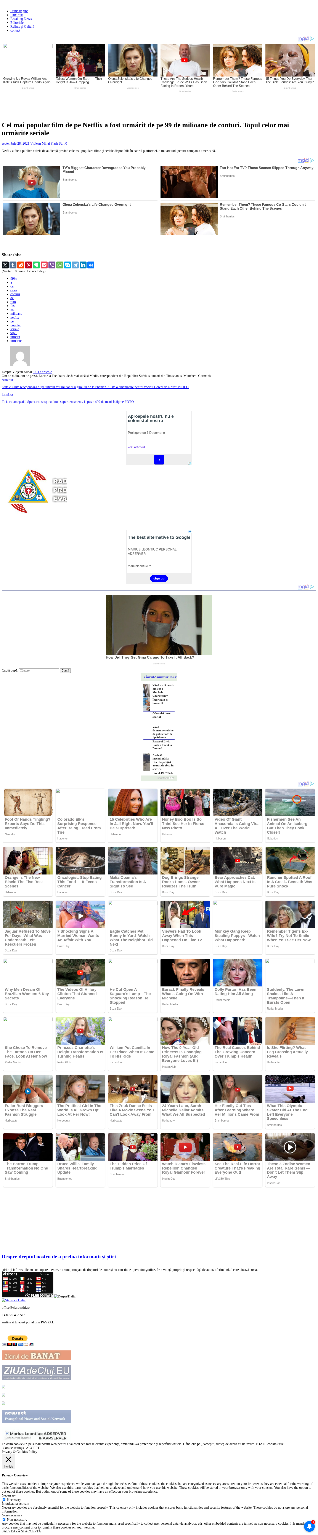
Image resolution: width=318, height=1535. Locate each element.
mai (12, 309)
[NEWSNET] (36, 1421)
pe (12, 321)
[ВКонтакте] (90, 265)
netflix (14, 317)
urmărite (16, 341)
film (13, 302)
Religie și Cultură (22, 26)
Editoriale (17, 22)
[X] (5, 265)
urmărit (15, 337)
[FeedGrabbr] (159, 778)
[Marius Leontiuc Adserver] (36, 1440)
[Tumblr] (13, 265)
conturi (15, 294)
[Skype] (67, 265)
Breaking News (21, 19)
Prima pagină (19, 11)
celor (13, 290)
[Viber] (51, 265)
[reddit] (20, 265)
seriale (14, 329)
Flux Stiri (16, 15)
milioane (16, 313)
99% (13, 278)
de (12, 298)
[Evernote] (36, 265)
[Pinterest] (28, 265)
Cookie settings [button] (13, 1448)
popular (15, 325)
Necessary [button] (9, 1495)
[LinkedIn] (83, 265)
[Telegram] (75, 265)
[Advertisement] (103, 105)
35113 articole (42, 372)
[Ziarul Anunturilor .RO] (3, 1404)
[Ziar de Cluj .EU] (3, 1395)
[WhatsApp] (59, 265)
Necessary (14, 1499)
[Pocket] (44, 265)
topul (13, 333)
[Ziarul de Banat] (36, 1359)
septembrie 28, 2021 (15, 143)
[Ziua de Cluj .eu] (36, 1379)
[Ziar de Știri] (3, 1387)
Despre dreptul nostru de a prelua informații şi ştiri (59, 1256)
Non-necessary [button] (12, 1515)
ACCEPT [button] (33, 1448)
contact (15, 30)
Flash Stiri (57, 143)
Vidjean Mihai (40, 143)
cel (12, 286)
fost (12, 306)
